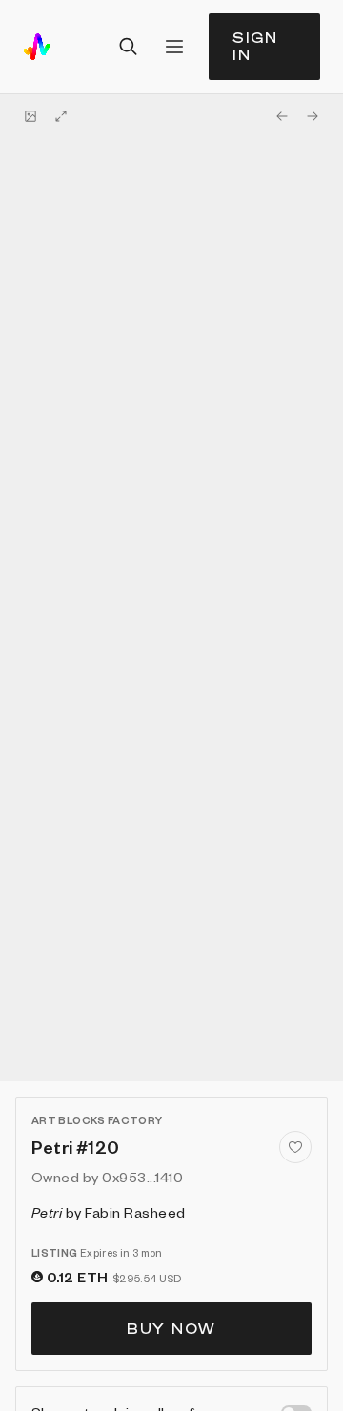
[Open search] (128, 46)
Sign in (255, 46)
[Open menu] (174, 46)
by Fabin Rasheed (108, 1211)
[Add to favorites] (295, 1147)
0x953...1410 (142, 1176)
